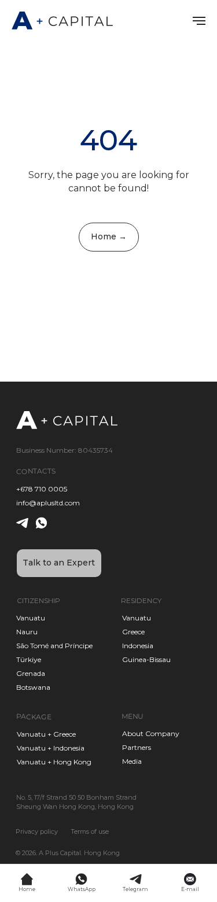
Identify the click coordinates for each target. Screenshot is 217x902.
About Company (150, 733)
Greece (133, 631)
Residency (141, 600)
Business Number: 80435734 (64, 450)
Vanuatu (136, 617)
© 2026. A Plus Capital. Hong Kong (68, 853)
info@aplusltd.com (48, 502)
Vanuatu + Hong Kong (54, 761)
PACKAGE (33, 716)
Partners (136, 747)
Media (132, 761)
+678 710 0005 (41, 489)
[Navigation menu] (199, 21)
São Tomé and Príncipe (54, 645)
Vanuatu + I (36, 748)
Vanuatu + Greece (46, 734)
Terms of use (90, 831)
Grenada (30, 673)
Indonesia (137, 645)
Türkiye (28, 659)
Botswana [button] (33, 687)
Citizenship (38, 600)
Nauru (27, 631)
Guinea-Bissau (146, 659)
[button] (59, 563)
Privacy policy (37, 831)
